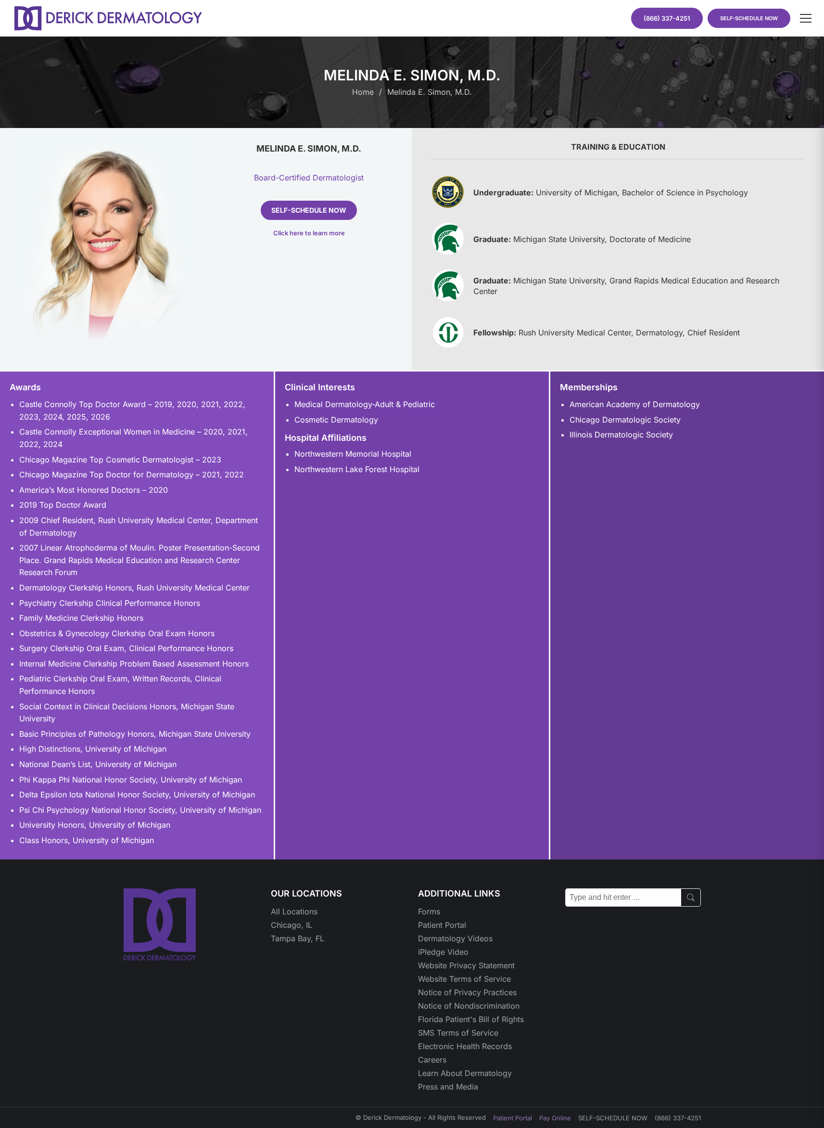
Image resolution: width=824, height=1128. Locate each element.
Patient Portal (442, 925)
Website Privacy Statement (466, 965)
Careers (432, 1059)
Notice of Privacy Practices (467, 992)
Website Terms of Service (464, 979)
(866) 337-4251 (678, 1118)
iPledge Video (443, 952)
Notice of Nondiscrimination (469, 1006)
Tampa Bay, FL (297, 938)
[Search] (691, 897)
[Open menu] (805, 18)
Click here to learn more (309, 233)
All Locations (294, 911)
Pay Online (555, 1118)
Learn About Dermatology (465, 1073)
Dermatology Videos (455, 938)
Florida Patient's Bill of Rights (471, 1019)
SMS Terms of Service (458, 1033)
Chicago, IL (291, 925)
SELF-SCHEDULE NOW (749, 18)
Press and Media (448, 1086)
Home (363, 92)
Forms (429, 911)
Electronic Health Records (465, 1046)
